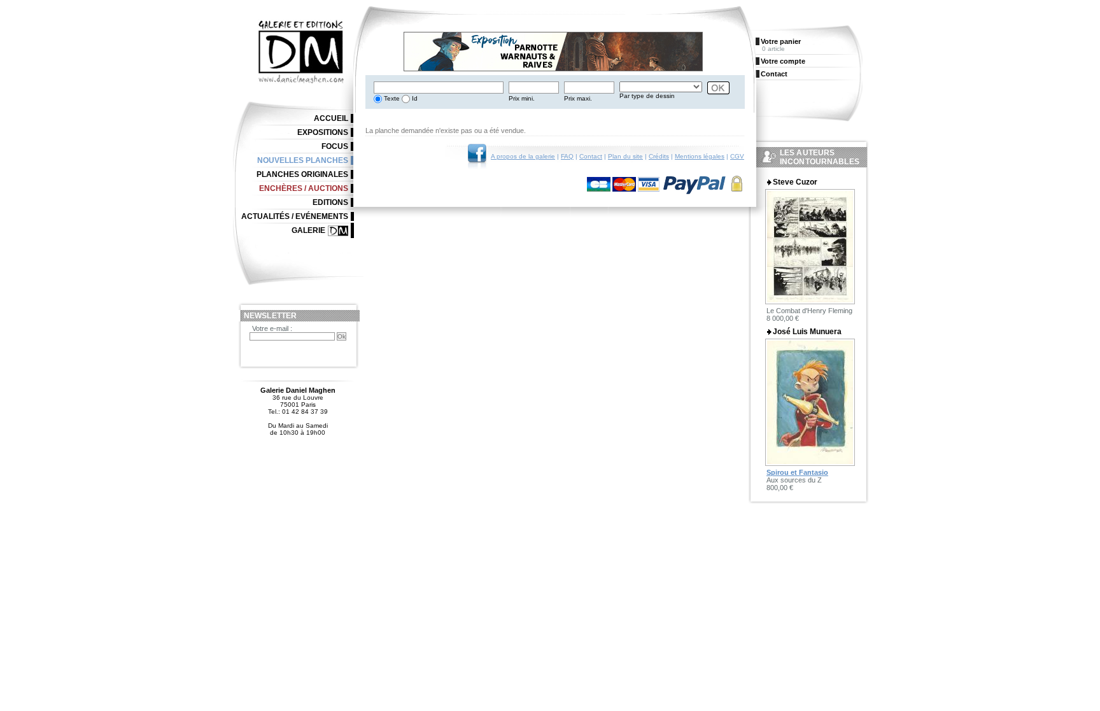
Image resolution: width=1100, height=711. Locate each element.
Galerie (308, 230)
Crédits (659, 156)
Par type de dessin (647, 95)
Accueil (331, 118)
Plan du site (625, 156)
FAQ (567, 156)
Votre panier (781, 41)
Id (414, 98)
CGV (737, 156)
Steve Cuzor (795, 182)
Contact (590, 156)
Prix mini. (522, 98)
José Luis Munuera (807, 331)
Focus (334, 146)
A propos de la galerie (523, 156)
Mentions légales (699, 156)
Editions (330, 202)
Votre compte (783, 61)
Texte (391, 98)
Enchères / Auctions (303, 188)
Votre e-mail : (272, 328)
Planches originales (302, 174)
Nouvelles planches (302, 160)
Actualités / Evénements (294, 216)
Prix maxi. (578, 98)
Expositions (322, 132)
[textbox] (439, 87)
